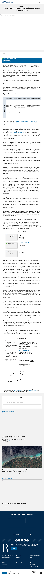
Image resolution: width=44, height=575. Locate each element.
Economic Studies (5, 559)
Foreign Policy (5, 560)
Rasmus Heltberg (6, 46)
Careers (17, 559)
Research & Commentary (35, 555)
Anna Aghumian (15, 46)
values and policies (33, 390)
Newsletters (32, 564)
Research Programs (7, 555)
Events (31, 559)
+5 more (8, 440)
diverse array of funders (18, 390)
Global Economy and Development (9, 406)
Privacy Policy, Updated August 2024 (14, 571)
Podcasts (32, 562)
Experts (31, 557)
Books (31, 560)
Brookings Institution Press (21, 560)
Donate (13, 548)
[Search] (39, 2)
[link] (14, 403)
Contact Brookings (19, 562)
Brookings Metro (5, 566)
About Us (18, 555)
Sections (4, 572)
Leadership (18, 557)
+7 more (10, 474)
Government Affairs (34, 566)
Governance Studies (6, 557)
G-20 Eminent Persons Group (17, 132)
